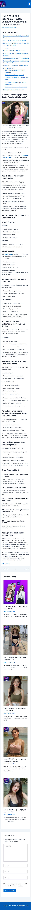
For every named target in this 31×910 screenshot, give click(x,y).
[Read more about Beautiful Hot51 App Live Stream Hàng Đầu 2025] (15, 640)
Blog (14, 611)
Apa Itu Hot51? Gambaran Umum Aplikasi (14, 40)
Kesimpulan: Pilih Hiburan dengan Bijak (13, 89)
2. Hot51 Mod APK (10, 48)
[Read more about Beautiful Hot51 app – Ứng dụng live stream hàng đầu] (15, 741)
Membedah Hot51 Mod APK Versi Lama (14, 51)
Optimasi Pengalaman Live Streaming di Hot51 (15, 65)
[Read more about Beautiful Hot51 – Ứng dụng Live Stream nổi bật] (15, 691)
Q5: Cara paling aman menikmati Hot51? (16, 87)
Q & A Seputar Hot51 (8, 68)
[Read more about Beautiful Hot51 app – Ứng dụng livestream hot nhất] (15, 792)
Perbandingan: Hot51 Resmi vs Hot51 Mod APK (16, 43)
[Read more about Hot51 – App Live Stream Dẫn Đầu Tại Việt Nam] (15, 592)
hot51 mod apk (9, 254)
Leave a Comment (7, 611)
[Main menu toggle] (29, 4)
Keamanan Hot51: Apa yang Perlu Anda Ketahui (16, 58)
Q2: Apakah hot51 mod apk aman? (14, 75)
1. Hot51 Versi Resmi (10, 45)
